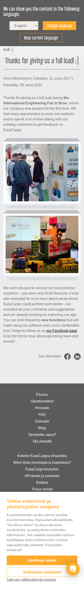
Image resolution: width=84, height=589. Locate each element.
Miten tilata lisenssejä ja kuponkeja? (42, 462)
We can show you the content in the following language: (41, 11)
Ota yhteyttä (42, 441)
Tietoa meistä (42, 489)
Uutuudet (42, 421)
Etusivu (42, 394)
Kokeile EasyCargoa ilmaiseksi (42, 456)
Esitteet (42, 482)
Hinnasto (42, 408)
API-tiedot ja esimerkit (42, 476)
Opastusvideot (42, 401)
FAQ (42, 414)
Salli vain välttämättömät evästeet (31, 579)
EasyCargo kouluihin (42, 469)
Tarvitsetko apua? (42, 435)
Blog (42, 428)
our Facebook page (61, 331)
